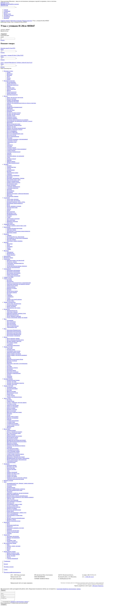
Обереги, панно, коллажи (13, 546)
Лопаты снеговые (11, 469)
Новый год (10, 526)
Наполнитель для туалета (13, 307)
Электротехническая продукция (15, 479)
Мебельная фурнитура (13, 314)
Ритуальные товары (12, 342)
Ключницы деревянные (13, 175)
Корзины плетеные (12, 409)
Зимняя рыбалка (11, 287)
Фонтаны (9, 189)
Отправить (3, 604)
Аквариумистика (11, 167)
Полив (8, 415)
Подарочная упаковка (12, 196)
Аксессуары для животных (14, 303)
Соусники (9, 146)
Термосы (9, 154)
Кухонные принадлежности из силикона (17, 119)
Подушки (9, 366)
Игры (8, 523)
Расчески (9, 216)
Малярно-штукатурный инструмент (16, 440)
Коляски (9, 289)
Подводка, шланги (12, 261)
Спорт (8, 298)
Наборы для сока (11, 126)
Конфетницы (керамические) (14, 107)
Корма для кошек (11, 306)
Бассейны (9, 280)
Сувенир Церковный (12, 558)
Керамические (10, 253)
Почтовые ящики (11, 370)
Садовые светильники (13, 420)
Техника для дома (11, 381)
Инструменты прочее (12, 437)
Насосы (9, 294)
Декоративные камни (12, 172)
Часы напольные (11, 321)
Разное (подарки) (11, 185)
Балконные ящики (11, 465)
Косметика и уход (11, 213)
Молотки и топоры (12, 443)
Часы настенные (11, 323)
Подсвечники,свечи (12, 183)
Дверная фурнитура (12, 310)
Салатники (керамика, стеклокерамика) (17, 139)
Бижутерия (10, 222)
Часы (5, 319)
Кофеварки (10, 108)
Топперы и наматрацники (14, 373)
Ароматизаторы (11, 487)
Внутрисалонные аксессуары (14, 490)
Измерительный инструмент (14, 436)
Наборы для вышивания (13, 537)
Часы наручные (11, 220)
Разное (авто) (10, 511)
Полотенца (10, 369)
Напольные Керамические (14, 330)
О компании (7, 11)
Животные (9, 73)
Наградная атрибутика (13, 525)
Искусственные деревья (13, 338)
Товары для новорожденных (14, 397)
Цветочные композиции (13, 345)
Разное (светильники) (12, 274)
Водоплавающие (11, 82)
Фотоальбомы (10, 190)
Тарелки (9, 153)
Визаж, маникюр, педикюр (14, 206)
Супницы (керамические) (13, 151)
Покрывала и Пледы (12, 367)
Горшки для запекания (13, 100)
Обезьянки (9, 246)
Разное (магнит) (11, 255)
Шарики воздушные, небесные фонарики (18, 193)
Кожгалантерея (11, 211)
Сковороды (10, 144)
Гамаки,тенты (10, 401)
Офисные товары (11, 229)
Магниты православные (13, 554)
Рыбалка (9, 419)
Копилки (6, 242)
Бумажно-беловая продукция (14, 228)
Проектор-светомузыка (13, 530)
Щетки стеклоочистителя (13, 521)
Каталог (6, 12)
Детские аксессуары (12, 207)
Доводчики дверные (12, 312)
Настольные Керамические (14, 334)
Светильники (7, 268)
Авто (5, 482)
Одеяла (9, 365)
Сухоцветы (10, 344)
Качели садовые (11, 408)
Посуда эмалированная (13, 136)
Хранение (9, 376)
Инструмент (7, 429)
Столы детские (11, 395)
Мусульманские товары (10, 543)
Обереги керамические (13, 181)
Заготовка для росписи (13, 536)
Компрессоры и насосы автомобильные (17, 496)
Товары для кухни (11, 475)
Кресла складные (11, 411)
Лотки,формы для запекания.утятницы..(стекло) (19, 121)
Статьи (5, 569)
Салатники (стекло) (12, 140)
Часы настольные (11, 324)
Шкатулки (9, 195)
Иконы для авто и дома (13, 553)
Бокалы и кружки (11, 99)
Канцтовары (7, 227)
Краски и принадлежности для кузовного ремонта (20, 497)
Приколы (9, 529)
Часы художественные (13, 326)
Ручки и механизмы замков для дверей (17, 317)
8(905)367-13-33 (5, 2)
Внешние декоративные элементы (16, 489)
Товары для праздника (13, 532)
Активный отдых (11, 387)
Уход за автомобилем (12, 514)
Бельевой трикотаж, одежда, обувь (16, 202)
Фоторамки (10, 192)
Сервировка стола (11, 142)
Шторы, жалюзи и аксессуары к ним (16, 225)
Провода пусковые (12, 508)
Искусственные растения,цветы (15, 339)
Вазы (5, 328)
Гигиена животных (12, 305)
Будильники (10, 320)
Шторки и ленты (11, 519)
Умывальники (10, 426)
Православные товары (10, 551)
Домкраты (9, 491)
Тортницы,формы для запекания (15, 156)
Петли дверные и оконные (14, 316)
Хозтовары (6, 463)
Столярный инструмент (13, 452)
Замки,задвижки (11, 434)
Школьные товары (12, 232)
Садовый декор (11, 422)
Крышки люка (10, 87)
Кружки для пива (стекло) (14, 112)
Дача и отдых (7, 398)
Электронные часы (12, 327)
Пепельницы (7, 256)
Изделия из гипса (8, 71)
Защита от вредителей (13, 405)
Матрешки (9, 177)
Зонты (8, 210)
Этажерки (9, 377)
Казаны (9, 104)
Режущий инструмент (12, 448)
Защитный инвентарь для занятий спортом (18, 284)
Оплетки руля (10, 502)
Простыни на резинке (12, 372)
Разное (8, 79)
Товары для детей (8, 385)
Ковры (8, 356)
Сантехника (7, 259)
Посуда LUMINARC (12, 132)
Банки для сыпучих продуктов (15, 97)
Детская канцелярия (12, 388)
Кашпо (8, 86)
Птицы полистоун (27, 20)
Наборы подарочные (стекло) (14, 129)
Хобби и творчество (12, 541)
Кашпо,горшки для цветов (14, 353)
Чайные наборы (11, 161)
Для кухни (9, 348)
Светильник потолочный (13, 275)
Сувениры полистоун (12, 188)
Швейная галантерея (12, 221)
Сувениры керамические (13, 186)
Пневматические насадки (13, 507)
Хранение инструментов (13, 455)
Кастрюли (9, 105)
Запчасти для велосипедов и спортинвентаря (19, 282)
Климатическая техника (13, 380)
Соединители (10, 264)
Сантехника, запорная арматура (15, 263)
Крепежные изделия (12, 438)
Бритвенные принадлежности (15, 203)
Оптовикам (7, 16)
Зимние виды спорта (12, 285)
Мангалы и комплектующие (14, 412)
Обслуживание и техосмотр (14, 501)
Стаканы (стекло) (11, 147)
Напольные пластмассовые (14, 333)
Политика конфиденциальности (12, 572)
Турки (8, 157)
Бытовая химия (11, 349)
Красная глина (11, 110)
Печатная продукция (12, 392)
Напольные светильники (13, 270)
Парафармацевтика (12, 214)
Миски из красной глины (13, 124)
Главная (6, 9)
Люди (8, 76)
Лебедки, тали (10, 498)
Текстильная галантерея (13, 218)
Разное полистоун (11, 93)
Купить (2, 40)
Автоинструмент (11, 430)
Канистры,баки (11, 468)
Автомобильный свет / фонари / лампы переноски (20, 483)
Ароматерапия (11, 170)
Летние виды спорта (12, 291)
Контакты (6, 18)
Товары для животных (10, 302)
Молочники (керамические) (14, 125)
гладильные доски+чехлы (13, 351)
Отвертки (9, 447)
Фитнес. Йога (10, 300)
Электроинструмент (12, 461)
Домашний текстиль (9, 224)
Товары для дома (8, 346)
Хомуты (9, 516)
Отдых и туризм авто (12, 505)
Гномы (8, 72)
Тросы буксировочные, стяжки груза (16, 512)
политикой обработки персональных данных (69, 589)
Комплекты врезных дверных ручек (16, 313)
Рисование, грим (11, 540)
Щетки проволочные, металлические (16, 459)
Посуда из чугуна (11, 135)
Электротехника (11, 462)
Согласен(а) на (15, 601)
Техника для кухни (12, 384)
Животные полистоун (12, 85)
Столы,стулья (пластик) (13, 424)
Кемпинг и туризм (12, 288)
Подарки (6, 164)
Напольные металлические (14, 331)
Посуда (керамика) (12, 131)
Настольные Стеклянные (13, 335)
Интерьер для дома (12, 466)
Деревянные (10, 252)
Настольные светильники (13, 273)
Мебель (9, 90)
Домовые (9, 174)
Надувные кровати (12, 292)
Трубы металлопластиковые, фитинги (17, 266)
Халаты (9, 374)
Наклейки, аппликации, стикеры (15, 178)
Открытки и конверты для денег (15, 528)
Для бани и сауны (11, 404)
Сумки (8, 217)
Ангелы (9, 168)
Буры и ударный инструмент (14, 431)
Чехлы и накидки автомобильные (16, 518)
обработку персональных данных (19, 601)
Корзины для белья (12, 360)
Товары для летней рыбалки (14, 299)
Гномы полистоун (11, 83)
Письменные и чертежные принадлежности (18, 231)
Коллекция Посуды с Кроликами (15, 236)
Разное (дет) (10, 394)
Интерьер (9, 75)
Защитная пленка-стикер (13, 352)
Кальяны (9, 165)
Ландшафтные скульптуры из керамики (17, 238)
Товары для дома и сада (13, 473)
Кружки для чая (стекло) (13, 114)
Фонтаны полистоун (12, 94)
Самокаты (9, 295)
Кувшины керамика (12, 118)
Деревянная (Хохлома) (13, 101)
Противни (9, 138)
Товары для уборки (12, 476)
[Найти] (16, 7)
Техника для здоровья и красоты (15, 383)
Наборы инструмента (12, 444)
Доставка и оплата (8, 15)
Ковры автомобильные (13, 494)
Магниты (6, 250)
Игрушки (9, 390)
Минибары (10, 122)
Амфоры (9, 235)
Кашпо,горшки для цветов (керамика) (17, 355)
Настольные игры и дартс (13, 179)
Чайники (9, 160)
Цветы (5, 337)
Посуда (6, 96)
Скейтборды (10, 296)
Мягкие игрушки (11, 391)
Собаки (9, 249)
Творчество (7, 535)
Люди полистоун (11, 89)
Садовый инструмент (12, 423)
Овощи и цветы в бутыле (13, 182)
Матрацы (9, 362)
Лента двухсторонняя (12, 500)
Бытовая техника (8, 378)
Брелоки (9, 171)
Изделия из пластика (16, 20)
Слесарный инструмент (13, 450)
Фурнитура (7, 309)
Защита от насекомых (12, 406)
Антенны (9, 486)
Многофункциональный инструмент (16, 441)
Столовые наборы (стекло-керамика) (16, 149)
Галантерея (7, 197)
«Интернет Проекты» (98, 585)
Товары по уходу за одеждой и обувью (17, 477)
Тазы (8, 470)
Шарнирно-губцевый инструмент (16, 456)
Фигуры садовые (11, 239)
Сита (8, 143)
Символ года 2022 (8, 277)
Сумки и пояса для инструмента (15, 454)
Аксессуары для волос (13, 199)
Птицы (9, 78)
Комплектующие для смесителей (15, 260)
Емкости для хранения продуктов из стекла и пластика (21, 103)
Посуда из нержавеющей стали (15, 133)
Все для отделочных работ (14, 433)
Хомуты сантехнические (13, 267)
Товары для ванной (12, 472)
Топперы (9, 533)
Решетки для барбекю (12, 417)
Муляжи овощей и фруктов (14, 341)
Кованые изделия (8, 480)
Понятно (3, 590)
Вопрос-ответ (7, 14)
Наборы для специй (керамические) (16, 128)
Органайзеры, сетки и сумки (14, 504)
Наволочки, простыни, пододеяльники (17, 363)
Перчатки (9, 413)
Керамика (6, 234)
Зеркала (9, 209)
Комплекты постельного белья (15, 359)
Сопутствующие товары (13, 451)
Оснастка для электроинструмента (16, 445)
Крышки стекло (11, 115)
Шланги (9, 427)
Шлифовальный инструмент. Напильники (18, 458)
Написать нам (4, 5)
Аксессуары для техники (13, 200)
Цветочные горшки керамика (14, 241)
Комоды (9, 358)
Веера (8, 204)
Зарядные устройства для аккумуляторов (17, 493)
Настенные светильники (13, 271)
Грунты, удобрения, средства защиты (16, 402)
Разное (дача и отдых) (12, 416)
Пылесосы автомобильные (14, 509)
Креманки (9, 111)
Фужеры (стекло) (11, 158)
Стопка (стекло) (11, 150)
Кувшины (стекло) (12, 117)
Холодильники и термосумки (14, 515)
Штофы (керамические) (13, 163)
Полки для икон (11, 555)
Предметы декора (8, 257)
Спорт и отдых (8, 278)
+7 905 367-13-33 (89, 576)
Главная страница (5, 20)
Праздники (7, 522)
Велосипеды (10, 281)
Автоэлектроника (11, 484)
